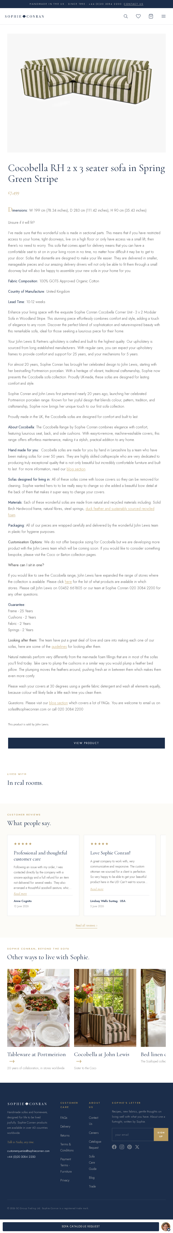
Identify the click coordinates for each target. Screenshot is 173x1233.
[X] (137, 1147)
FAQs (63, 1117)
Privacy (64, 1180)
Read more (20, 893)
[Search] (126, 16)
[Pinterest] (129, 1147)
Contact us (133, 4)
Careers (94, 1132)
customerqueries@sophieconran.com (28, 1151)
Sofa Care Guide (92, 1162)
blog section (76, 469)
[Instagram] (122, 1147)
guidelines (59, 646)
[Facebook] (114, 1147)
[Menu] (163, 16)
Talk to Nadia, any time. (20, 1142)
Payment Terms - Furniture (66, 1165)
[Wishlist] (138, 16)
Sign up (161, 1134)
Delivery (65, 1126)
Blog (92, 1177)
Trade (92, 1186)
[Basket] (151, 16)
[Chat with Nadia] (165, 1226)
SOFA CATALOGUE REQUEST (81, 1226)
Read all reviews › (86, 925)
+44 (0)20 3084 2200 (21, 1157)
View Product (86, 743)
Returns (65, 1135)
